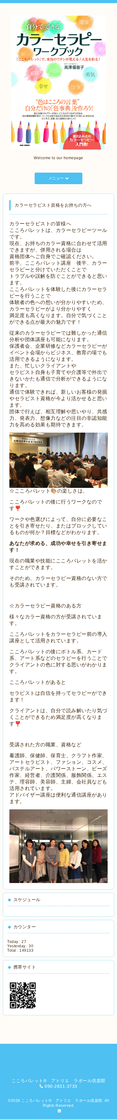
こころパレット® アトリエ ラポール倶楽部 (61, 1100)
